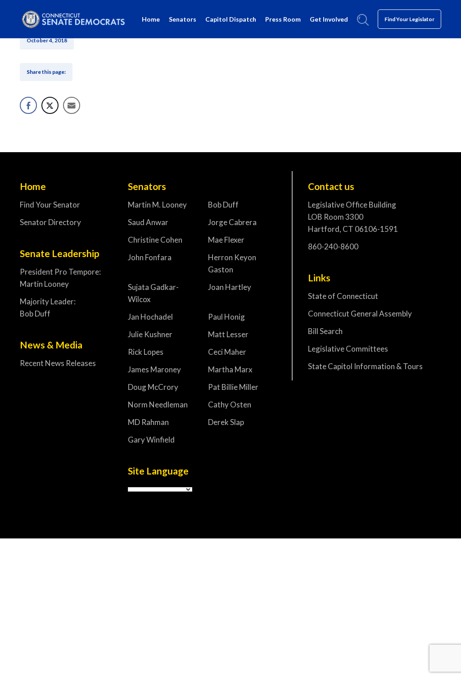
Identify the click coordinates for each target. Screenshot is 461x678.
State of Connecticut (343, 296)
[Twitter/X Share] (50, 105)
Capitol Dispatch (230, 19)
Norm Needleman (158, 404)
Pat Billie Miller (233, 387)
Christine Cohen (155, 239)
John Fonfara (150, 257)
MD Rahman (148, 422)
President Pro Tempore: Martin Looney (60, 278)
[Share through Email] (71, 105)
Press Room (283, 19)
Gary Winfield (151, 439)
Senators (182, 19)
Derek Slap (226, 422)
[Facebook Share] (28, 105)
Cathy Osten (229, 404)
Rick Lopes (145, 352)
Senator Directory (50, 222)
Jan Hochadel (150, 316)
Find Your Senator (50, 204)
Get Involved (329, 19)
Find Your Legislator (409, 19)
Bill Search (325, 331)
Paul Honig (226, 316)
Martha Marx (230, 369)
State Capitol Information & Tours (365, 366)
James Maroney (154, 369)
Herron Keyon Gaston (232, 263)
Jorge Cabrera (232, 222)
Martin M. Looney (157, 204)
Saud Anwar (148, 222)
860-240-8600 (333, 246)
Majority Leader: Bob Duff (48, 307)
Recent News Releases (58, 363)
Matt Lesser (228, 334)
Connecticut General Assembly (360, 313)
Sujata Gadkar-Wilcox (153, 293)
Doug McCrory (153, 387)
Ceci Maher (227, 352)
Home (151, 19)
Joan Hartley (229, 287)
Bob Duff (223, 204)
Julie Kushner (150, 334)
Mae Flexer (226, 239)
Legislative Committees (348, 348)
